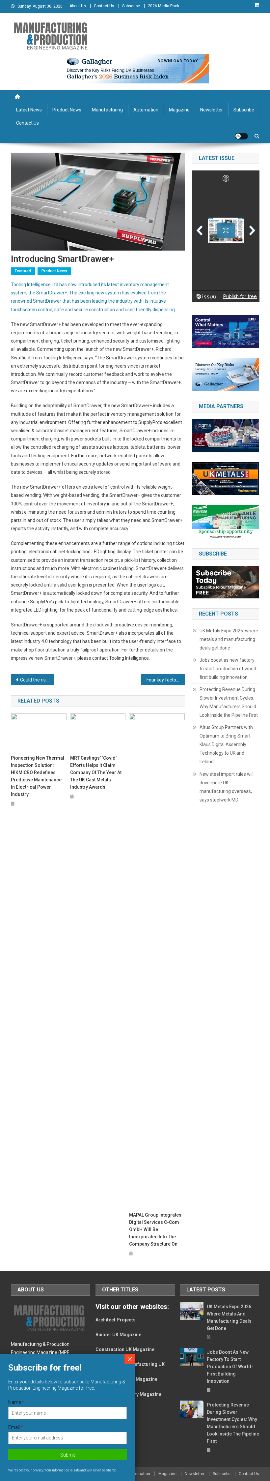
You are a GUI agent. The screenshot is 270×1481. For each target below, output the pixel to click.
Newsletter (211, 109)
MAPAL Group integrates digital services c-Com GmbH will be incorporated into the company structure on (155, 1229)
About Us (77, 6)
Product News (66, 109)
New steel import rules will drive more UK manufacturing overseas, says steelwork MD (227, 786)
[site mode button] (241, 136)
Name (16, 1402)
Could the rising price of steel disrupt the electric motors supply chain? (37, 679)
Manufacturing (107, 109)
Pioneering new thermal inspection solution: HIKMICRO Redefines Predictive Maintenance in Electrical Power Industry (37, 776)
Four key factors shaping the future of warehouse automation (166, 679)
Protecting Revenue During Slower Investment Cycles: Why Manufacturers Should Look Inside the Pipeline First (229, 702)
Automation (145, 109)
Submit (67, 1455)
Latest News (29, 109)
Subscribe (131, 6)
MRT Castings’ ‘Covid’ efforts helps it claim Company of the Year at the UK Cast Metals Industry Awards (96, 772)
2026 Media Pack (163, 6)
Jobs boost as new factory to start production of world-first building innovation (229, 668)
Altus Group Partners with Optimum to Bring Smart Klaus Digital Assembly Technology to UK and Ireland (226, 744)
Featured (23, 271)
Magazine (179, 109)
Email (15, 1427)
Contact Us (104, 6)
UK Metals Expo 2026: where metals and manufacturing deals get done (229, 639)
